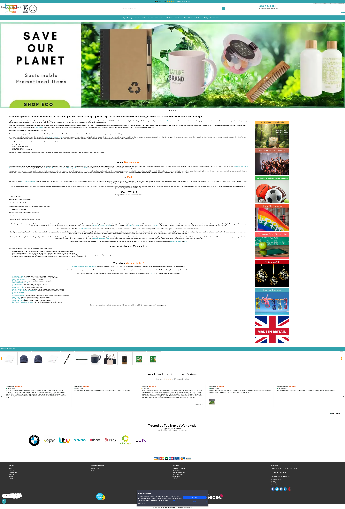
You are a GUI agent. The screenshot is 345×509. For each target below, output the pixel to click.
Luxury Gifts (15, 297)
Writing (206, 18)
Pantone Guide (95, 468)
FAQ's (335, 3)
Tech (185, 18)
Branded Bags (16, 281)
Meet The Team (341, 3)
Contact (329, 3)
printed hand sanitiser (133, 225)
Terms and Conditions (178, 468)
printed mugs (167, 121)
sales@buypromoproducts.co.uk (269, 8)
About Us (11, 470)
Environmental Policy (178, 472)
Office (190, 18)
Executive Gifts (159, 18)
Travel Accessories (17, 300)
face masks (156, 225)
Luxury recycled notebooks (20, 279)
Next (342, 64)
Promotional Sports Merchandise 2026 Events (270, 182)
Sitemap (11, 476)
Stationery (15, 294)
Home (316, 3)
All (221, 18)
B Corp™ (175, 478)
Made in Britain (267, 318)
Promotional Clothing (18, 287)
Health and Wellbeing (18, 299)
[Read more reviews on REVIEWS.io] (335, 413)
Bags (124, 18)
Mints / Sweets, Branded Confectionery (24, 290)
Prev (2, 64)
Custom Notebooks (18, 289)
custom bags (159, 121)
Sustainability (176, 476)
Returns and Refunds (178, 474)
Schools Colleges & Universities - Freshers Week (272, 238)
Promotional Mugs (17, 286)
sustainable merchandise (28, 181)
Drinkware (150, 18)
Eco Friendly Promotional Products (22, 302)
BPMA (153, 273)
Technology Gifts (17, 284)
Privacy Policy (176, 470)
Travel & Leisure (198, 18)
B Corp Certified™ (39, 127)
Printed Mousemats (18, 292)
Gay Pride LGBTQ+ (270, 207)
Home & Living (178, 18)
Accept (194, 497)
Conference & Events (139, 18)
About (324, 3)
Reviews (11, 474)
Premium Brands (214, 18)
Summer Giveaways (270, 290)
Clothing (129, 18)
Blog (320, 3)
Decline (194, 502)
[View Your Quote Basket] (342, 13)
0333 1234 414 (267, 6)
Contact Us (12, 478)
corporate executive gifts (54, 137)
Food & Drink (168, 18)
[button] (37, 396)
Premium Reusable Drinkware (21, 278)
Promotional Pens (17, 276)
